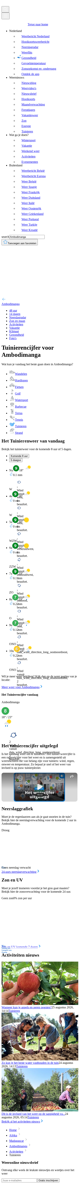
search (5, 236)
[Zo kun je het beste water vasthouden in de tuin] (40, 1059)
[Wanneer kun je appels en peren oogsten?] (40, 1004)
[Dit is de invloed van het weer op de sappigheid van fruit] (40, 1110)
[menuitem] (43, 52)
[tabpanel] (39, 577)
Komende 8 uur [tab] (19, 456)
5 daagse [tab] (16, 460)
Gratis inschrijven (48, 1180)
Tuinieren (14, 1010)
